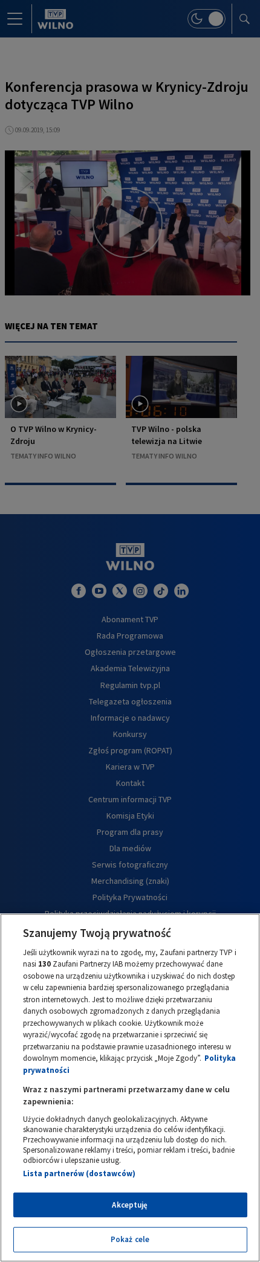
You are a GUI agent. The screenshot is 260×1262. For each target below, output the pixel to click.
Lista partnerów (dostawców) (79, 1173)
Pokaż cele (130, 1239)
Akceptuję (130, 1205)
